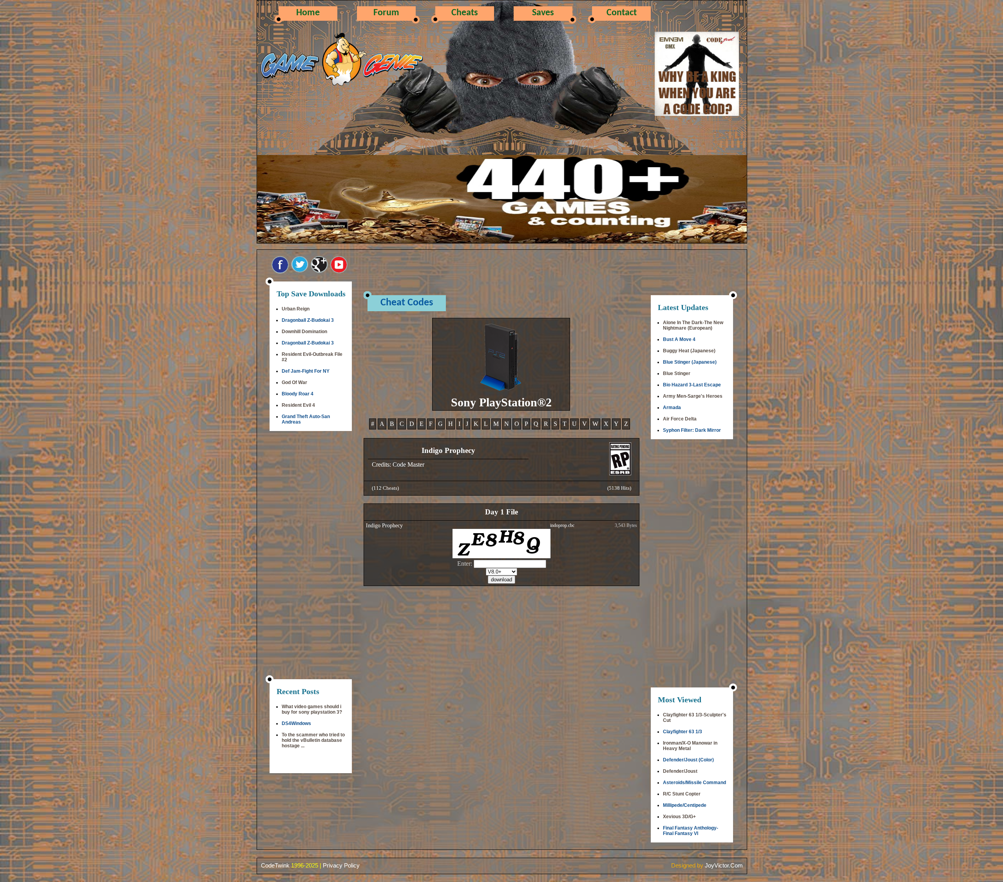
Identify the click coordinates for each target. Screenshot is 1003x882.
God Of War (294, 382)
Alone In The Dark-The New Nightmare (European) (693, 325)
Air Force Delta (680, 419)
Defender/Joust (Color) (688, 760)
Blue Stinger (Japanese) (690, 362)
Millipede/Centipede (684, 805)
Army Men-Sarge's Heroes (692, 396)
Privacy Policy (341, 865)
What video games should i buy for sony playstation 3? (312, 709)
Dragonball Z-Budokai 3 (308, 320)
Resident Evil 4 (298, 405)
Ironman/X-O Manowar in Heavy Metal (690, 745)
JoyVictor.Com (724, 865)
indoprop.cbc (562, 525)
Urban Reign (296, 309)
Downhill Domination (304, 331)
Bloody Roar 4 (297, 394)
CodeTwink (275, 865)
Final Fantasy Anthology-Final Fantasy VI (690, 830)
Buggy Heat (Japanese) (689, 351)
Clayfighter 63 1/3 (682, 731)
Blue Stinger (676, 373)
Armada (672, 407)
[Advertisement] (310, 555)
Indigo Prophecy (384, 525)
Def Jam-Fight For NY (306, 371)
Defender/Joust (680, 771)
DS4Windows (296, 723)
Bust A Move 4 (679, 339)
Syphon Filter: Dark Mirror (692, 430)
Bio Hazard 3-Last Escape (692, 385)
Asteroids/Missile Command (694, 782)
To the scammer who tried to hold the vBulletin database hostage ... (313, 740)
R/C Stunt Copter (682, 794)
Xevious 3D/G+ (679, 816)
